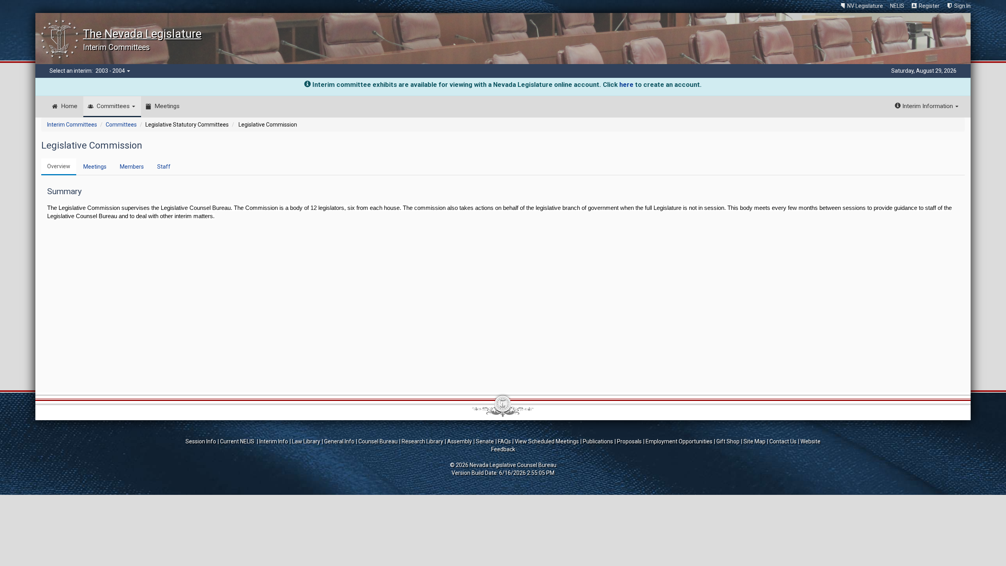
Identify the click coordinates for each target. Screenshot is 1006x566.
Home (69, 106)
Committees (114, 106)
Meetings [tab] (94, 167)
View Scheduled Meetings (547, 441)
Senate (485, 441)
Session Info (200, 441)
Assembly (459, 441)
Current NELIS (237, 441)
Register (929, 6)
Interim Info (273, 441)
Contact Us (783, 441)
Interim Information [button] (928, 106)
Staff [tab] (164, 167)
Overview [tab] (58, 166)
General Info (339, 441)
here (626, 84)
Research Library (422, 441)
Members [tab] (132, 167)
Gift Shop (728, 441)
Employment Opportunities (679, 441)
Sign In (962, 6)
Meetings (167, 106)
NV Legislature (865, 6)
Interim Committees (72, 124)
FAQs (504, 441)
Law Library (306, 441)
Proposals (629, 441)
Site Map (754, 441)
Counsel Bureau (378, 441)
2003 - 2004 (110, 71)
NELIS (897, 6)
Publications (598, 441)
